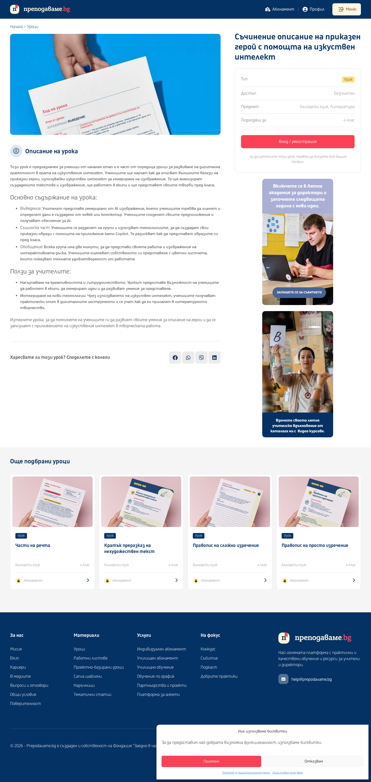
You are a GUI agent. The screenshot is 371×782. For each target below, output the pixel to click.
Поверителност (25, 703)
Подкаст (209, 667)
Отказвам (314, 761)
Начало (16, 26)
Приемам (211, 761)
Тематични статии (92, 694)
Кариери (18, 667)
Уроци (32, 26)
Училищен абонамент (157, 658)
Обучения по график (155, 676)
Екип (14, 658)
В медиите (20, 676)
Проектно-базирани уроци (99, 667)
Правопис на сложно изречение (226, 545)
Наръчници (84, 685)
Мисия (16, 649)
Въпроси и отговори (29, 685)
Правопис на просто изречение (315, 545)
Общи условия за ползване (287, 772)
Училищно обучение (155, 667)
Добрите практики (219, 676)
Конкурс (208, 649)
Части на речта (32, 545)
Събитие (209, 658)
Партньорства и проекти (162, 685)
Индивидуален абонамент (161, 649)
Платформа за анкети (158, 694)
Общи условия (23, 694)
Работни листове (91, 658)
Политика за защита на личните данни (246, 772)
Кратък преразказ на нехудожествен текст (129, 548)
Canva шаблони (88, 676)
